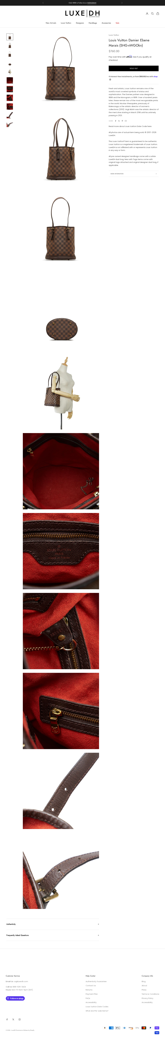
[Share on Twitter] (119, 121)
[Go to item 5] (9, 71)
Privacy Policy (147, 998)
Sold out (134, 68)
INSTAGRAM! (91, 3)
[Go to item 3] (9, 54)
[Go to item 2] (9, 45)
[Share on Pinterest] (122, 121)
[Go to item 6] (9, 80)
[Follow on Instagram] (19, 1019)
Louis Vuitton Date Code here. (138, 126)
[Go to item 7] (9, 89)
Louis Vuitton (66, 23)
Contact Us (91, 985)
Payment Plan (92, 994)
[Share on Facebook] (116, 121)
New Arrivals (51, 23)
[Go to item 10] (9, 115)
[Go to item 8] (9, 97)
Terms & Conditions (150, 994)
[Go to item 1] (9, 36)
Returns (89, 989)
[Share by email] (126, 121)
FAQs (88, 998)
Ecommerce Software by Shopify (25, 1030)
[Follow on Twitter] (13, 1019)
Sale (117, 23)
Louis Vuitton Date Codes (97, 1006)
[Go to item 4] (9, 63)
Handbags (93, 23)
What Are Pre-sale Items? (97, 1011)
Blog (144, 981)
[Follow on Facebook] (7, 1019)
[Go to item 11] (9, 124)
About (144, 985)
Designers (80, 23)
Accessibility (91, 1002)
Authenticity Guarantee (96, 981)
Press (144, 989)
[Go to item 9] (9, 106)
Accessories (106, 23)
